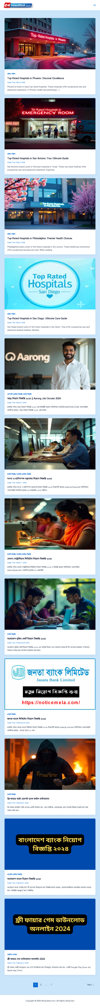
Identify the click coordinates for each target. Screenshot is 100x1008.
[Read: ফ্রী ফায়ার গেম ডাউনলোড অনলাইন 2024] (50, 924)
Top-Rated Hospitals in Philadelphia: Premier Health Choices (39, 238)
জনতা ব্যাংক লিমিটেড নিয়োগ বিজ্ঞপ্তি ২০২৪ (26, 718)
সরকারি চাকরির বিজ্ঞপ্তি (23, 474)
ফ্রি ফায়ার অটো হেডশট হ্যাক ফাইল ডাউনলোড (28, 798)
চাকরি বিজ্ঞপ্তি (27, 394)
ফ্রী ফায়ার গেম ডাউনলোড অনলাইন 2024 (26, 959)
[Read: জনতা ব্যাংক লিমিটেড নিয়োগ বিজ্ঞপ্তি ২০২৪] (50, 684)
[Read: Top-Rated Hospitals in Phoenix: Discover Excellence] (50, 43)
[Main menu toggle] (94, 5)
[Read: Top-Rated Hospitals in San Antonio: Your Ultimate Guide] (50, 123)
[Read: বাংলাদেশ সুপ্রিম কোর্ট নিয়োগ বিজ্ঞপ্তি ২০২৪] (50, 604)
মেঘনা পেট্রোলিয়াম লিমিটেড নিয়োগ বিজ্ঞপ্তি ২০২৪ (29, 558)
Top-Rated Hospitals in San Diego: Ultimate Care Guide (37, 318)
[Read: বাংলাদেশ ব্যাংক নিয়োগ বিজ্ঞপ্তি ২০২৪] (50, 844)
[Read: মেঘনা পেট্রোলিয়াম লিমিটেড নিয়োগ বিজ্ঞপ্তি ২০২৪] (50, 524)
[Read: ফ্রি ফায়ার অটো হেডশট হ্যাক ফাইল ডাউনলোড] (50, 764)
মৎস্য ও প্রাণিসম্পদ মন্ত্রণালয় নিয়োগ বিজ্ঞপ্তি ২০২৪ (29, 478)
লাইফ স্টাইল (11, 74)
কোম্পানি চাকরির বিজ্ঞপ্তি (14, 394)
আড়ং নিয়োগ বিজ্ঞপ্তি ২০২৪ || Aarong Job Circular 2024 (34, 398)
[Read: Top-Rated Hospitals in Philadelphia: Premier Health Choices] (50, 203)
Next (90, 984)
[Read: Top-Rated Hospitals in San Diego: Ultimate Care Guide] (50, 284)
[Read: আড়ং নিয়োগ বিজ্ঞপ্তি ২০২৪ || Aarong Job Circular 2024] (50, 364)
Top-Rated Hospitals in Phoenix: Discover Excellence (35, 78)
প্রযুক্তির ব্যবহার (12, 954)
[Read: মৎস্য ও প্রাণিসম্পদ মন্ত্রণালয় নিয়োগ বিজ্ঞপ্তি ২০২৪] (50, 444)
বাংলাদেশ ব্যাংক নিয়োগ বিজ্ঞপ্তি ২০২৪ (24, 878)
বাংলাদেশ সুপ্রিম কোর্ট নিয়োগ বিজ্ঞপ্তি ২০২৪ (26, 638)
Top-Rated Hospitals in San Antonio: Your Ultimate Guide (37, 158)
